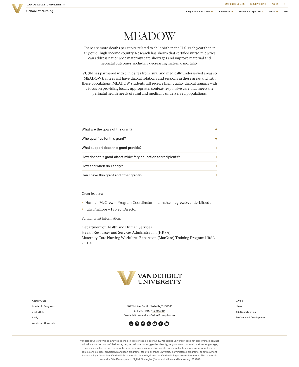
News (239, 306)
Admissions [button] (224, 11)
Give (286, 11)
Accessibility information (96, 356)
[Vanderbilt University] (149, 278)
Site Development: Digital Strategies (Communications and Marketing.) (151, 359)
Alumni (275, 4)
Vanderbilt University (43, 323)
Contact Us (158, 311)
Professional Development (251, 318)
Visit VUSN (38, 312)
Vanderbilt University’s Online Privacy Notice (149, 315)
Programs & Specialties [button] (198, 11)
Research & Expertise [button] (250, 11)
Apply (35, 318)
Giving (239, 301)
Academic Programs (43, 306)
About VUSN (39, 301)
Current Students (234, 4)
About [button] (272, 11)
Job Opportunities (246, 312)
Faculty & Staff (258, 4)
